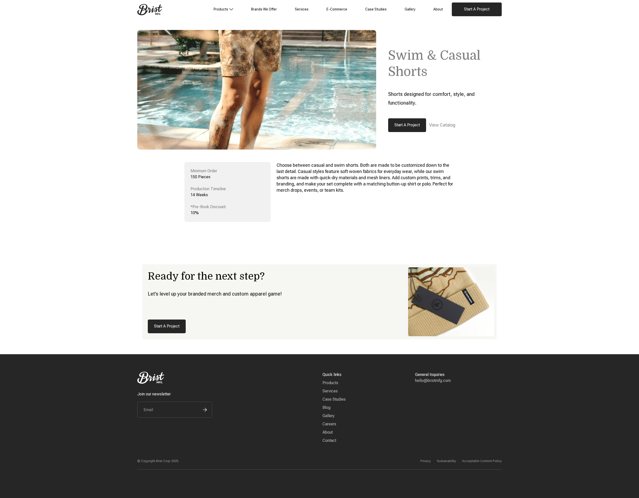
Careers (329, 424)
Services (302, 9)
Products (330, 382)
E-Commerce (336, 9)
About (438, 9)
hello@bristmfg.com (433, 380)
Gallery (410, 9)
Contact (329, 440)
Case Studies (376, 9)
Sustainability (446, 461)
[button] (223, 9)
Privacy (425, 461)
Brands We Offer (264, 9)
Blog (326, 407)
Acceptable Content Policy (482, 461)
